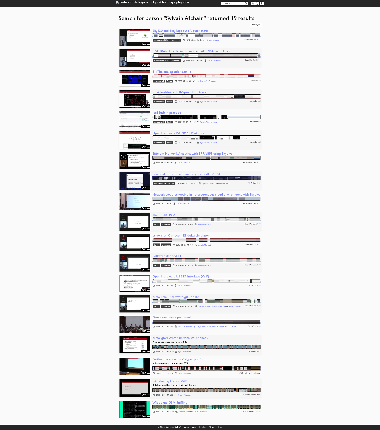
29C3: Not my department (250, 373)
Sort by (255, 25)
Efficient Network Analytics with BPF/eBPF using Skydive (192, 154)
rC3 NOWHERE (254, 183)
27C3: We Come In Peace (250, 412)
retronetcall (159, 81)
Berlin (169, 81)
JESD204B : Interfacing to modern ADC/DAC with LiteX (191, 51)
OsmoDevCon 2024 (252, 40)
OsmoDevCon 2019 (252, 224)
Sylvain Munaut (213, 40)
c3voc (219, 427)
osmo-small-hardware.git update (175, 297)
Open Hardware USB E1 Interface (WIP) (180, 277)
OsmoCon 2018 (254, 285)
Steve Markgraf (190, 327)
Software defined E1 (166, 256)
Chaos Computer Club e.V (170, 427)
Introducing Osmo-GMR (169, 381)
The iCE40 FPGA (163, 215)
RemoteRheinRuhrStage (164, 184)
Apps (194, 427)
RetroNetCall (255, 81)
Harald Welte (204, 307)
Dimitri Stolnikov (218, 307)
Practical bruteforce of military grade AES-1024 (186, 174)
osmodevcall (159, 102)
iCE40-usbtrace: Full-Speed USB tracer (180, 92)
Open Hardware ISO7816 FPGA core (178, 133)
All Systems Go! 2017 (252, 204)
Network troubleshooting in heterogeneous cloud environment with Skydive (206, 195)
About (186, 427)
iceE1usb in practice (166, 113)
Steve (180, 327)
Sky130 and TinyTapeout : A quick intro (180, 31)
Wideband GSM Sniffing (169, 403)
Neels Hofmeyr (218, 327)
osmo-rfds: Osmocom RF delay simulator (180, 236)
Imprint (202, 427)
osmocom (176, 40)
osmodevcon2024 (161, 40)
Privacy (211, 427)
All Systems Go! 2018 (252, 163)
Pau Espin (232, 327)
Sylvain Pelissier (208, 184)
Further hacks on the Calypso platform (179, 360)
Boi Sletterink (225, 184)
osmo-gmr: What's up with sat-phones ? (180, 338)
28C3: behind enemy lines (250, 395)
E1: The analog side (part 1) (171, 72)
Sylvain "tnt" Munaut (208, 81)
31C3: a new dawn (253, 351)
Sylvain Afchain (184, 163)
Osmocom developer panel (171, 318)
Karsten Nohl (184, 412)
